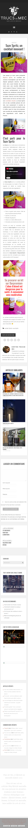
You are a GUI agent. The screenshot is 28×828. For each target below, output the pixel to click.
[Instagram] (16, 32)
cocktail (6, 328)
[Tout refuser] (26, 823)
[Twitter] (9, 32)
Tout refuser (13, 825)
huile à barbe (17, 604)
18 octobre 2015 (6, 450)
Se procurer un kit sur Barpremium (14, 281)
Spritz (10, 328)
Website (5, 494)
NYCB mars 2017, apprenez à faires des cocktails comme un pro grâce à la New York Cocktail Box (13, 394)
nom (6, 482)
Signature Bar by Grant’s (8, 423)
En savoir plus (21, 825)
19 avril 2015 (5, 424)
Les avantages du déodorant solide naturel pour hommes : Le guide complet (13, 702)
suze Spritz (15, 328)
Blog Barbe (16, 615)
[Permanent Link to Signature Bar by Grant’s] (14, 421)
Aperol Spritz (8, 77)
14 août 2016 (4, 335)
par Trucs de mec (10, 335)
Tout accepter (7, 825)
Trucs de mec (7, 732)
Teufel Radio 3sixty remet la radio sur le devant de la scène (14, 735)
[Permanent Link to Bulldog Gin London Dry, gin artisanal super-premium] (14, 446)
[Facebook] (11, 32)
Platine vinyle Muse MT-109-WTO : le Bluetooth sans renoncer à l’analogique (13, 713)
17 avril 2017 (5, 396)
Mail (6, 488)
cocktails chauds (11, 101)
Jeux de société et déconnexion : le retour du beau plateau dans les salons (13, 692)
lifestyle (14, 43)
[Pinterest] (14, 32)
